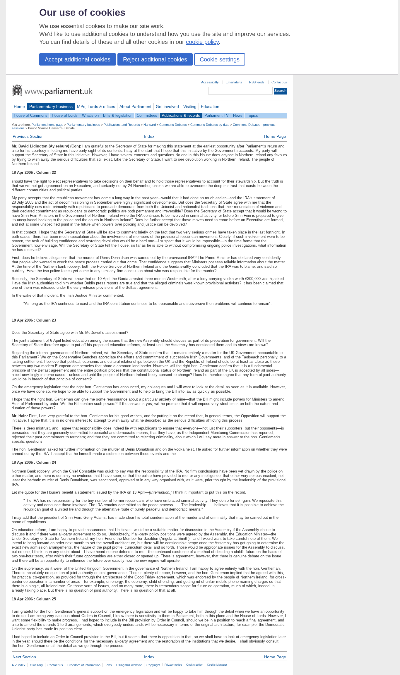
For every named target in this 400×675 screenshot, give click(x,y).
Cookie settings (220, 59)
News (237, 115)
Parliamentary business (51, 106)
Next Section (24, 657)
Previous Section (28, 136)
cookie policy (202, 42)
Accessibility (210, 82)
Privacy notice (173, 664)
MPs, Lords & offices (96, 106)
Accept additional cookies (77, 59)
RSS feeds (256, 82)
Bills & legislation (117, 115)
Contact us (279, 82)
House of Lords (65, 115)
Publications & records (181, 115)
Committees (147, 115)
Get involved (167, 106)
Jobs (108, 665)
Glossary (36, 665)
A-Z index (18, 665)
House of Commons (30, 115)
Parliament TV (216, 115)
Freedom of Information (83, 665)
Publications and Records (122, 124)
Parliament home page (47, 124)
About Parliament (135, 106)
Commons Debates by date (209, 124)
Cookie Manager (217, 664)
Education (210, 106)
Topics (252, 115)
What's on (90, 115)
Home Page (275, 136)
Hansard (149, 124)
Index (149, 136)
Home (19, 106)
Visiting (189, 106)
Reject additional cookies (155, 59)
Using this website (129, 665)
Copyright (153, 665)
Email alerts (234, 82)
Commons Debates (173, 124)
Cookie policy (194, 664)
